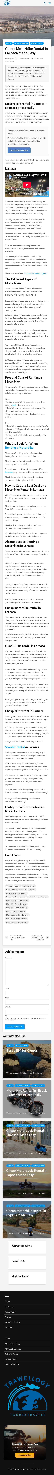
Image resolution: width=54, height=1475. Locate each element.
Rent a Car (9, 1307)
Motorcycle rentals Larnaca (17, 922)
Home (7, 1302)
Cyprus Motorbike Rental (25, 886)
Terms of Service (12, 1364)
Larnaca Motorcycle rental (16, 897)
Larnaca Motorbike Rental (16, 893)
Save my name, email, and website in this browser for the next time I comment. (25, 1019)
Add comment (38, 58)
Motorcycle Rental (21, 43)
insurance (9, 472)
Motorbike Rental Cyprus (35, 273)
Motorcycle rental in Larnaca (17, 915)
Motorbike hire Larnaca (38, 897)
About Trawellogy (12, 1344)
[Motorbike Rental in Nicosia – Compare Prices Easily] (27, 1099)
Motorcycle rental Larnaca (16, 918)
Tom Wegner (9, 58)
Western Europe (36, 43)
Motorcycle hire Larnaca (15, 911)
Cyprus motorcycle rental (16, 889)
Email (7, 997)
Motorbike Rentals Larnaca (16, 908)
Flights (8, 1317)
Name (7, 988)
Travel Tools (10, 1312)
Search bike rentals (19, 150)
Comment (8, 958)
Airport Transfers (12, 1322)
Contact (8, 1327)
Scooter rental (15, 747)
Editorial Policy (11, 1354)
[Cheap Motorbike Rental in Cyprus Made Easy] (27, 1219)
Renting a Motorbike (19, 447)
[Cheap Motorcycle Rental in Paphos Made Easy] (27, 1179)
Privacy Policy (10, 1359)
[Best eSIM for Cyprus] (27, 1059)
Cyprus (8, 43)
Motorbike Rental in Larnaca (17, 900)
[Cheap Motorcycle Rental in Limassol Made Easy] (27, 1139)
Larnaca (32, 889)
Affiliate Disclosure (13, 1349)
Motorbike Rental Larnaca (16, 904)
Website (8, 1007)
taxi (14, 405)
